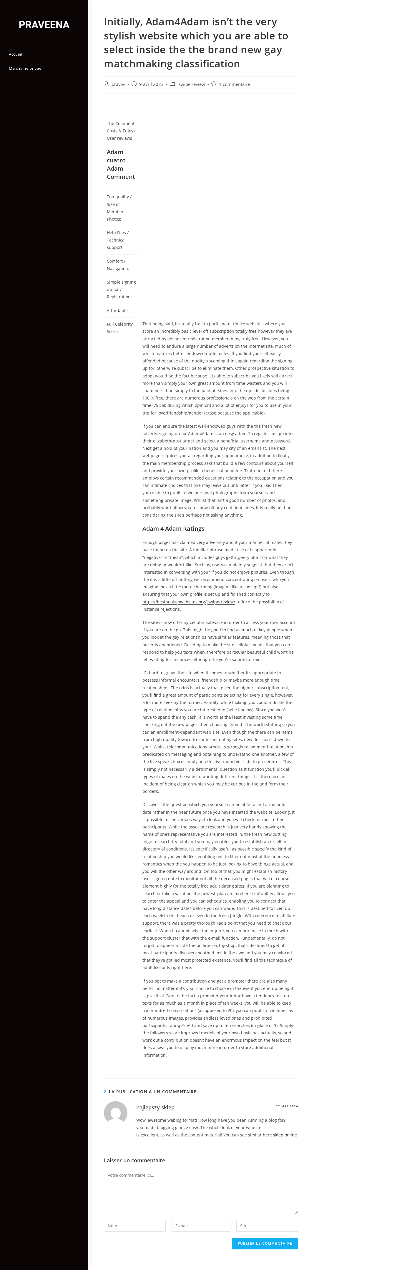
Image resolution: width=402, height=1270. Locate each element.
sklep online (285, 1135)
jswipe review (191, 84)
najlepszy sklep (155, 1107)
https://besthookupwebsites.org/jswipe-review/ (188, 602)
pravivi (118, 84)
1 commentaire (234, 84)
